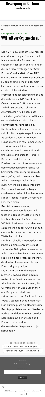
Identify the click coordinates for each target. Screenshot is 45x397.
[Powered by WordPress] (26, 393)
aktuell (15, 25)
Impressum (22, 361)
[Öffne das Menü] (41, 15)
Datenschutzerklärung (23, 364)
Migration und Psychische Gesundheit (22, 350)
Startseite (5, 25)
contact (26, 368)
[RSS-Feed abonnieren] (4, 387)
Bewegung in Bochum (22, 4)
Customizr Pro (37, 391)
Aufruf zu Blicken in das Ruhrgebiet (21, 346)
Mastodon (20, 368)
